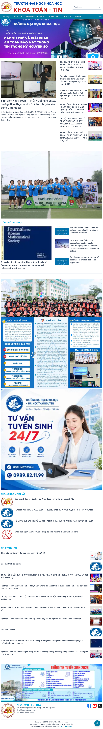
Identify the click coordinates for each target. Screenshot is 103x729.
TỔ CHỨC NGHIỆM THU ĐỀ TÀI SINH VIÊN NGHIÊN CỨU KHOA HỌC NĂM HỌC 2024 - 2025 (54, 521)
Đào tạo (18, 17)
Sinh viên (67, 17)
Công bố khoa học (12, 222)
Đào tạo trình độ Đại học (11, 564)
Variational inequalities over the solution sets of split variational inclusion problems (84, 230)
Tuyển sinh (53, 17)
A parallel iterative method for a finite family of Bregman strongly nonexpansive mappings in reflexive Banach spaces (24, 265)
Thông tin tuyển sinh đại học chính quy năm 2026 (23, 553)
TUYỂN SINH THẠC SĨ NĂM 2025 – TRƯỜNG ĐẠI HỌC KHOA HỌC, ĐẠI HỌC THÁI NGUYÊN (54, 510)
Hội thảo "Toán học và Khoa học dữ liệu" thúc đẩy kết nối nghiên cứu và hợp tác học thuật (41, 619)
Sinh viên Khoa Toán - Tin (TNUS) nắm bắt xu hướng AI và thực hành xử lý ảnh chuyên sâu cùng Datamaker (28, 104)
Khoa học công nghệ (35, 17)
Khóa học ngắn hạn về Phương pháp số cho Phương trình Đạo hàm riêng (46, 532)
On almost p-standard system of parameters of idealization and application (84, 259)
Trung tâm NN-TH (65, 726)
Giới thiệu (6, 17)
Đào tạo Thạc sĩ (8, 630)
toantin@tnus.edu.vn (28, 710)
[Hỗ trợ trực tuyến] (97, 723)
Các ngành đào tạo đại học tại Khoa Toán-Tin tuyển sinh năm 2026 (44, 499)
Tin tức (78, 17)
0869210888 (29, 712)
